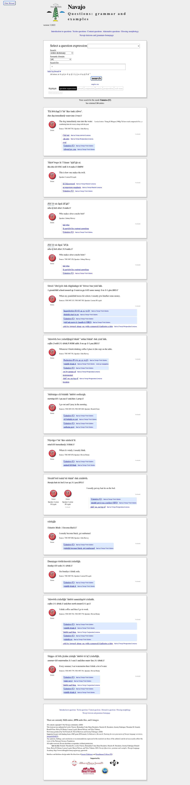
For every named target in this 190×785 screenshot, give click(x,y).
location (66, 382)
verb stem (119, 88)
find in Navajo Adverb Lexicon (80, 135)
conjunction (89, 88)
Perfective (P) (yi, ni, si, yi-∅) (76, 360)
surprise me (95, 84)
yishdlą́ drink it (70, 363)
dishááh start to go (71, 314)
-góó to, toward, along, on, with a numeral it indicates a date (88, 326)
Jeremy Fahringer (87, 754)
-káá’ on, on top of (70, 378)
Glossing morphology (130, 31)
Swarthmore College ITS (104, 754)
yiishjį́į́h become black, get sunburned (79, 548)
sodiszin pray (69, 427)
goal (64, 142)
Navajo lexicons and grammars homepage (97, 35)
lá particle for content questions (76, 228)
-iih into (66, 138)
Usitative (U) (69, 145)
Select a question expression (68, 45)
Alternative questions (111, 31)
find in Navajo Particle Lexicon (86, 184)
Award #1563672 (52, 736)
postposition (108, 88)
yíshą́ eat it (68, 680)
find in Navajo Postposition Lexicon (82, 139)
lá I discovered (69, 183)
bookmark (137, 134)
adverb (80, 88)
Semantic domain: (57, 56)
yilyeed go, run (70, 149)
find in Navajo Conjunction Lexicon (89, 632)
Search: (53, 50)
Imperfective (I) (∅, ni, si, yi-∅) (77, 310)
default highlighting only (55, 92)
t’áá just (66, 135)
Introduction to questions (61, 31)
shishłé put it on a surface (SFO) (104, 502)
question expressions (68, 88)
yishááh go (68, 639)
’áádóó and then (69, 632)
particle (99, 88)
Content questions (94, 31)
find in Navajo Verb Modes (84, 146)
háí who (66, 224)
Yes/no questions (79, 31)
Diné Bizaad (9, 3)
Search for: (54, 62)
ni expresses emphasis (72, 187)
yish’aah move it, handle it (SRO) (78, 322)
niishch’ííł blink (70, 465)
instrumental (68, 375)
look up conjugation (102, 364)
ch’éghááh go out (71, 419)
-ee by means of (69, 371)
